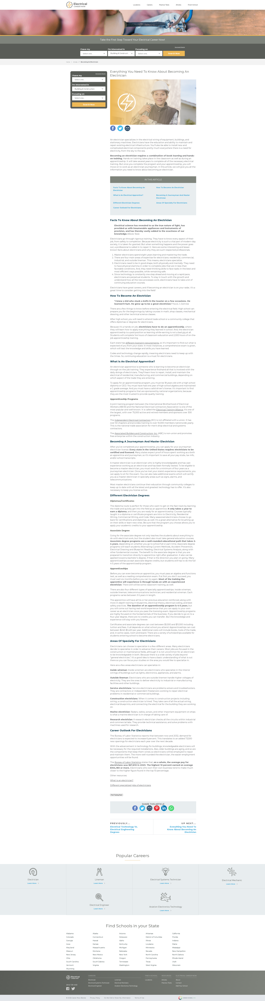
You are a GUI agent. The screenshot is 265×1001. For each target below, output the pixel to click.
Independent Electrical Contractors (133, 420)
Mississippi (176, 948)
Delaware (123, 937)
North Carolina (152, 955)
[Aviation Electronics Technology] (165, 901)
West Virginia (151, 965)
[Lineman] (99, 876)
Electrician (92, 980)
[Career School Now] (188, 998)
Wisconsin (176, 965)
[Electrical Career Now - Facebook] (67, 988)
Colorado (70, 937)
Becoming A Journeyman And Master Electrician (173, 196)
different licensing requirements (142, 343)
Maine (174, 944)
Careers (149, 5)
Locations (136, 5)
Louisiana (149, 944)
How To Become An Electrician (170, 188)
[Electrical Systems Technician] (165, 876)
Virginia (96, 965)
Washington (124, 965)
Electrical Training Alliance (169, 409)
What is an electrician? (121, 780)
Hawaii (95, 941)
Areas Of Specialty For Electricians (171, 203)
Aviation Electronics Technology (126, 986)
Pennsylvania (151, 958)
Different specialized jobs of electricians (130, 785)
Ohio (68, 958)
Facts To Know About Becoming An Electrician (129, 189)
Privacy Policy (95, 998)
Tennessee (123, 962)
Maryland (70, 948)
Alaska (95, 934)
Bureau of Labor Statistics (128, 762)
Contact (179, 983)
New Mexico (98, 955)
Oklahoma (97, 958)
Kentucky (123, 944)
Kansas (95, 944)
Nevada (149, 951)
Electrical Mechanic (122, 983)
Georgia (69, 941)
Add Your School (182, 986)
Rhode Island (177, 958)
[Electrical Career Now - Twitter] (73, 988)
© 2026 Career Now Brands (76, 998)
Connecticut (98, 937)
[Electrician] (33, 876)
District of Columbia (154, 937)
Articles (178, 5)
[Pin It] (157, 808)
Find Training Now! (116, 795)
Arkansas (149, 934)
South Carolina (72, 962)
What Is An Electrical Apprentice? (128, 195)
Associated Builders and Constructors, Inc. (136, 433)
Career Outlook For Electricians (127, 208)
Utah (174, 962)
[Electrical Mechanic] (232, 876)
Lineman (118, 980)
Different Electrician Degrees (126, 203)
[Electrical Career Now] (76, 4)
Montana (96, 951)
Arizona (122, 934)
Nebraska (123, 951)
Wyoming (70, 969)
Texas (148, 962)
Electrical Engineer (95, 986)
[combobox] (93, 53)
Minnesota (150, 948)
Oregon (122, 958)
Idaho (121, 941)
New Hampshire (179, 951)
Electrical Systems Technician (98, 983)
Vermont (70, 965)
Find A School (193, 5)
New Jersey (71, 955)
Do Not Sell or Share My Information (117, 998)
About (178, 980)
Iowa (68, 944)
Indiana (175, 941)
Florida (175, 937)
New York (123, 955)
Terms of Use (139, 998)
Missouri (69, 951)
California (176, 934)
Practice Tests (164, 5)
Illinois (148, 941)
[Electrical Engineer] (99, 901)
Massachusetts (99, 948)
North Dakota (178, 955)
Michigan (123, 948)
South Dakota (98, 962)
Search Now (174, 53)
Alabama (69, 934)
